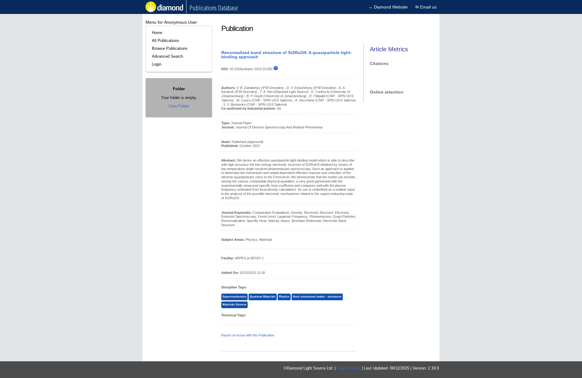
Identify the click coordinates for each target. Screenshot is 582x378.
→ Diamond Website (388, 7)
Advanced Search (167, 56)
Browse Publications (170, 48)
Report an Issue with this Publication (247, 335)
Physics (284, 296)
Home (157, 32)
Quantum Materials (263, 296)
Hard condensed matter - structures (317, 296)
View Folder (179, 106)
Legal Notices (349, 368)
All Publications (165, 40)
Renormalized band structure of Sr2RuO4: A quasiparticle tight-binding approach (286, 54)
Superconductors (234, 296)
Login (156, 64)
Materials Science (234, 304)
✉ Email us (425, 7)
